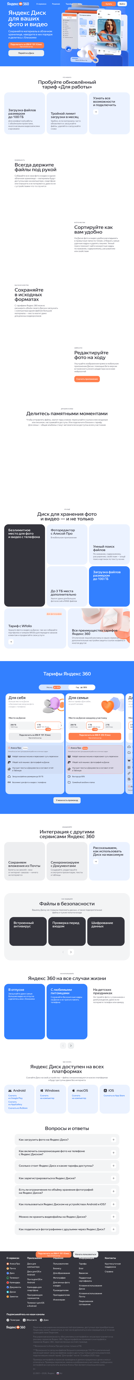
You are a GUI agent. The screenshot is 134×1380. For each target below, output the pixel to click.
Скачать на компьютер (47, 1096)
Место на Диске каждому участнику (88, 718)
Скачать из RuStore (17, 1108)
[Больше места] (61, 725)
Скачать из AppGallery (15, 1103)
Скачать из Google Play (15, 1096)
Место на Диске (17, 718)
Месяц (53, 687)
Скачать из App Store (114, 1095)
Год (81, 687)
